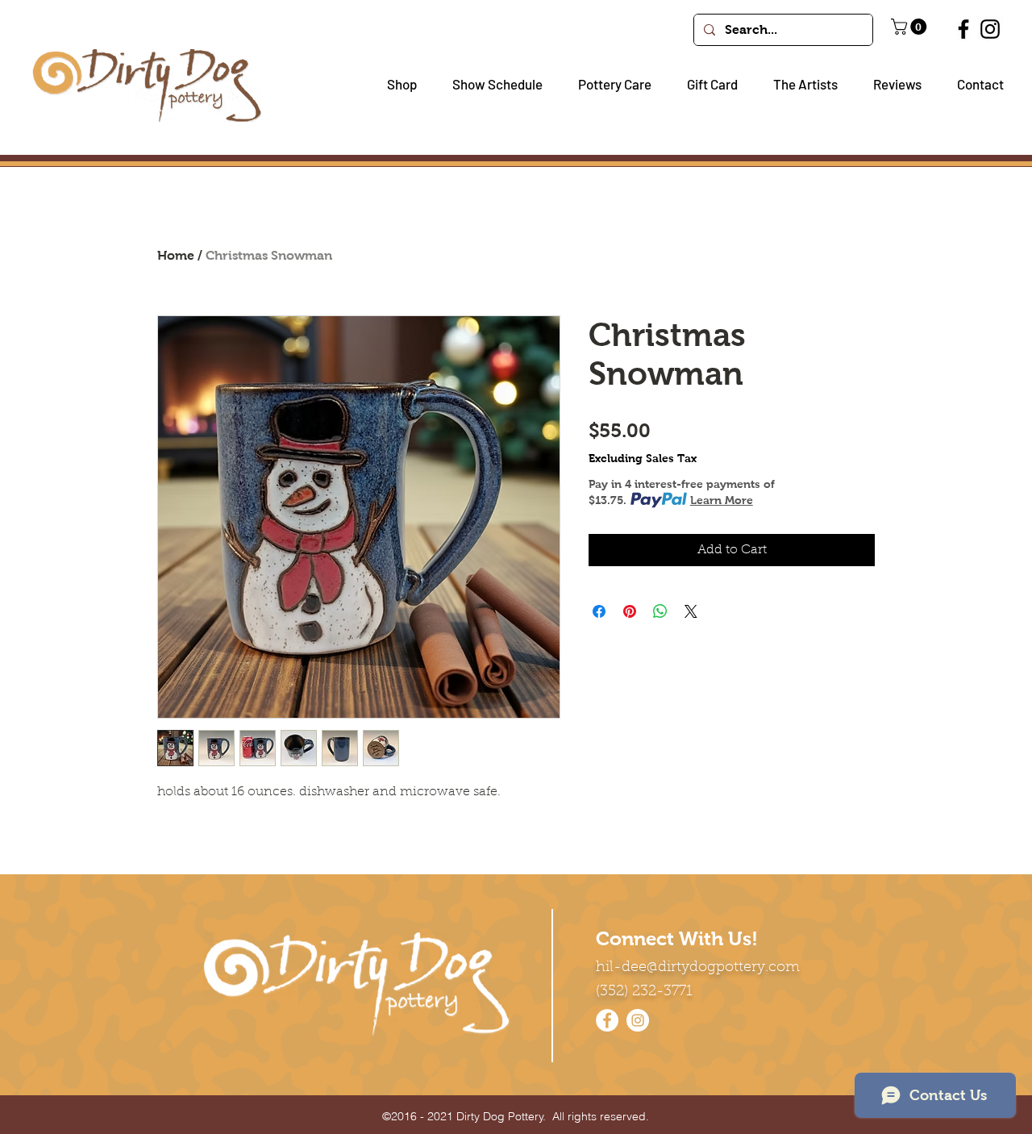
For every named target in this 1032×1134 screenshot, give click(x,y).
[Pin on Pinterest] (629, 611)
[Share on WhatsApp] (660, 611)
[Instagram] (990, 29)
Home (175, 255)
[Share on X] (691, 611)
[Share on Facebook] (599, 611)
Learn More (721, 500)
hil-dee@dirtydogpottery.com (698, 968)
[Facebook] (963, 29)
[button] (396, 84)
